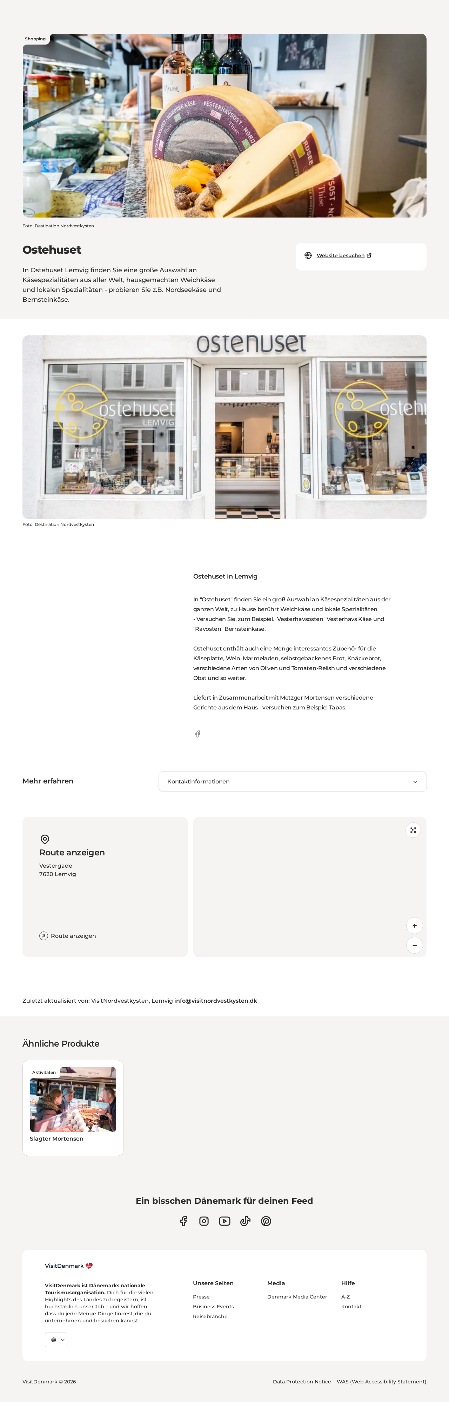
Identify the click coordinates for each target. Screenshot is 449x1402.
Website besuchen (341, 255)
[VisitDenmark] (69, 1265)
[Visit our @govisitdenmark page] (245, 1221)
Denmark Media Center (297, 1297)
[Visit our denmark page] (183, 1221)
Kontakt (351, 1306)
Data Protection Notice (302, 1381)
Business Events (213, 1306)
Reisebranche (210, 1316)
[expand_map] (413, 830)
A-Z (345, 1297)
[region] (310, 887)
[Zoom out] (414, 945)
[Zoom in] (414, 925)
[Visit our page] (204, 1221)
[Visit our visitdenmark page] (225, 1221)
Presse (201, 1297)
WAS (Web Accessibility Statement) (382, 1381)
